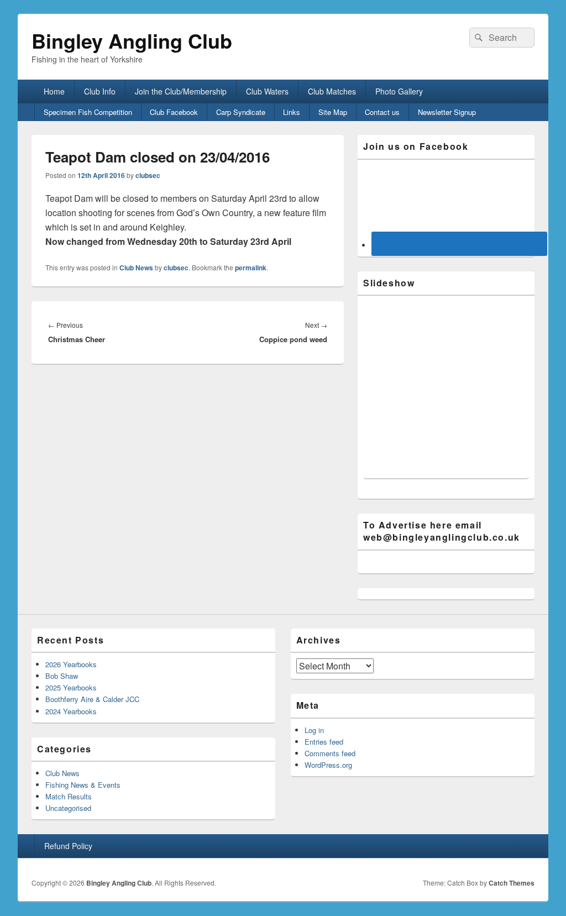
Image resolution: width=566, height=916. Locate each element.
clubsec (147, 175)
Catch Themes (511, 883)
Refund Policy (68, 845)
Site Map (332, 112)
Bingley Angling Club (132, 40)
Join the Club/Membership (181, 91)
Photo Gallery (399, 91)
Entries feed (324, 741)
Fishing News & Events (82, 784)
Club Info (100, 91)
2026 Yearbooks (71, 664)
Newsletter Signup (447, 112)
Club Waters (267, 91)
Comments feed (330, 753)
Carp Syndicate (240, 112)
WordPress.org (328, 765)
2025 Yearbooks (71, 687)
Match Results (68, 796)
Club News (136, 268)
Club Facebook (174, 112)
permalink (250, 268)
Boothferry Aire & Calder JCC (92, 699)
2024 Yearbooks (71, 711)
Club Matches (332, 91)
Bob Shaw (61, 676)
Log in (314, 730)
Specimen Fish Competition (88, 112)
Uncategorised (68, 808)
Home (54, 91)
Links (291, 112)
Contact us (382, 112)
